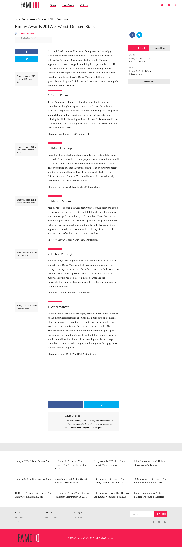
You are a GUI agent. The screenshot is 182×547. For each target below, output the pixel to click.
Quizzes (84, 5)
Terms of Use (79, 517)
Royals (17, 512)
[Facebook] (132, 35)
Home (17, 19)
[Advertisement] (83, 379)
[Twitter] (139, 35)
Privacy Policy (80, 512)
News (53, 5)
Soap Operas (68, 5)
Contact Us (49, 512)
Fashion (32, 19)
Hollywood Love (21, 521)
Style (24, 19)
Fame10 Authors (51, 517)
